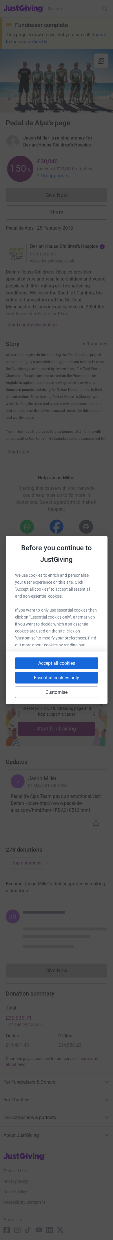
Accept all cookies (56, 663)
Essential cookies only (56, 677)
